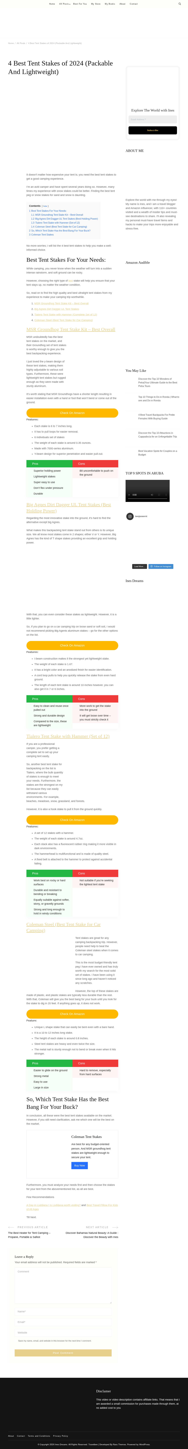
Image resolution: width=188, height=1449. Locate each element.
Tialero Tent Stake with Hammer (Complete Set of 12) (65, 314)
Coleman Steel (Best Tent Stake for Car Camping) (63, 320)
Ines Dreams (61, 1444)
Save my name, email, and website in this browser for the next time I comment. (55, 1341)
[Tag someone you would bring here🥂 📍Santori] (172, 558)
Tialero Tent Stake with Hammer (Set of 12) (68, 736)
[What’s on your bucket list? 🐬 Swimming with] (172, 550)
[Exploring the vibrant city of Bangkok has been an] (133, 526)
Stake (64, 303)
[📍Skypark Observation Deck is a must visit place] (133, 534)
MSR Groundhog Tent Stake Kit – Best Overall (70, 329)
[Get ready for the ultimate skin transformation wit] (146, 534)
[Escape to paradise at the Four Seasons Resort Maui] (133, 542)
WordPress (144, 1444)
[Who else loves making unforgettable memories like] (133, 550)
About (123, 4)
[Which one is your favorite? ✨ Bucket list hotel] (159, 542)
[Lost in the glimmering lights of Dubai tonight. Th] (146, 526)
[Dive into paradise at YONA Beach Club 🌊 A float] (146, 542)
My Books (110, 4)
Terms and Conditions (39, 1436)
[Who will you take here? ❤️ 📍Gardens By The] (172, 534)
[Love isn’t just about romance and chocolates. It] (172, 526)
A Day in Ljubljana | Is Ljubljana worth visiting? (53, 1205)
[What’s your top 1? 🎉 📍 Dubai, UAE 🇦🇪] (146, 558)
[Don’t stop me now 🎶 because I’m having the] (159, 550)
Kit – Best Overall (78, 303)
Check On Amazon (72, 413)
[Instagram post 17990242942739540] (159, 558)
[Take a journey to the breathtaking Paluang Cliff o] (159, 534)
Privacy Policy (60, 1436)
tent (70, 280)
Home (52, 4)
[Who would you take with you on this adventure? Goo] (146, 550)
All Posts (64, 4)
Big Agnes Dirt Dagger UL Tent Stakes (56, 309)
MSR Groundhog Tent (47, 303)
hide (45, 206)
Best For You (80, 4)
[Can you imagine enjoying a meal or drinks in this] (159, 526)
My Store (95, 4)
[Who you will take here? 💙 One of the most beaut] (172, 542)
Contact (134, 4)
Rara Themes (119, 1444)
